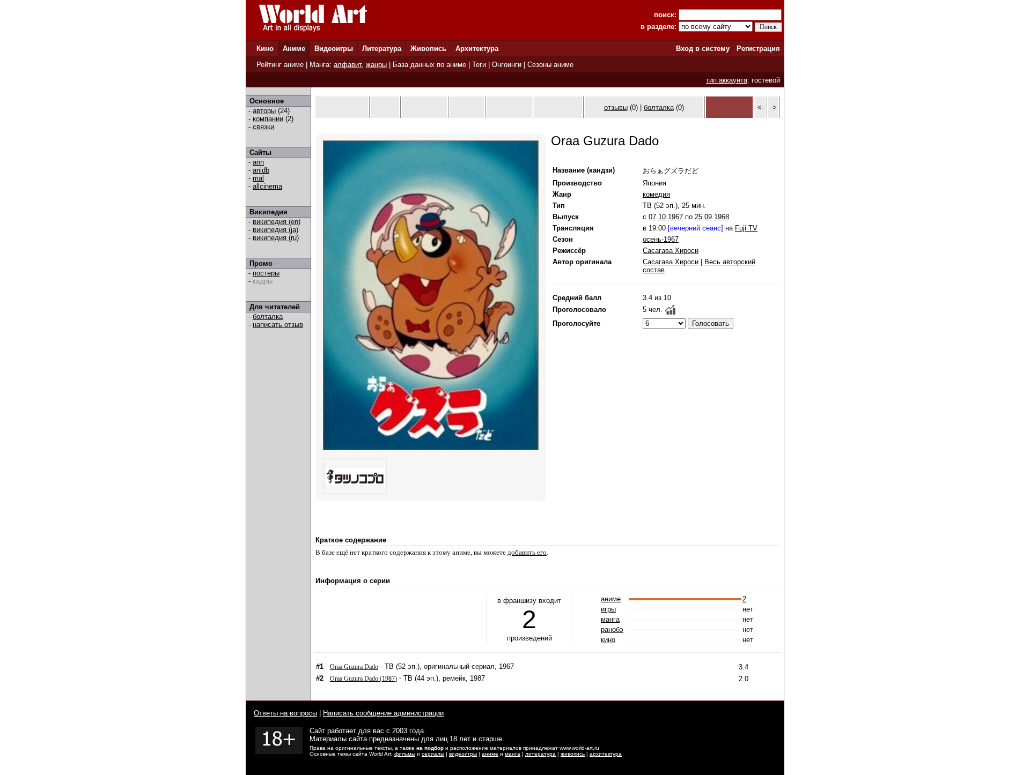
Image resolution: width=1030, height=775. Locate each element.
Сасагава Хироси (670, 251)
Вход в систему (703, 48)
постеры (266, 273)
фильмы (404, 754)
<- (760, 107)
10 (662, 217)
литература (540, 754)
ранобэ (612, 629)
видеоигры (463, 754)
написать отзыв (278, 325)
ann (258, 162)
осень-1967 (661, 239)
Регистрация (758, 48)
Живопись (428, 48)
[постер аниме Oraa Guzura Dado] (431, 448)
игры (608, 609)
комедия (656, 194)
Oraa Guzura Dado (354, 666)
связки (263, 127)
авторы (264, 111)
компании (268, 119)
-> (773, 107)
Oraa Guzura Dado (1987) (363, 678)
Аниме (294, 48)
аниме (611, 599)
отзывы (616, 107)
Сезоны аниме (550, 65)
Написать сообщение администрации (383, 713)
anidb (261, 170)
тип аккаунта (726, 80)
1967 (675, 217)
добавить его (527, 552)
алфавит (348, 65)
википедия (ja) (275, 230)
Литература (381, 48)
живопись (573, 754)
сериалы (433, 754)
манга (610, 619)
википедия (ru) (276, 238)
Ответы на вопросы (285, 713)
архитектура (606, 754)
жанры (376, 65)
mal (258, 178)
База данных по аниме (429, 65)
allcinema (267, 186)
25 (698, 217)
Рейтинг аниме (280, 65)
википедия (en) (276, 222)
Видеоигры (333, 48)
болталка (268, 316)
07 (652, 217)
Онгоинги (506, 65)
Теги (479, 65)
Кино (265, 48)
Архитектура (476, 48)
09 (708, 217)
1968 (721, 217)
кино (608, 640)
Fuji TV (746, 228)
